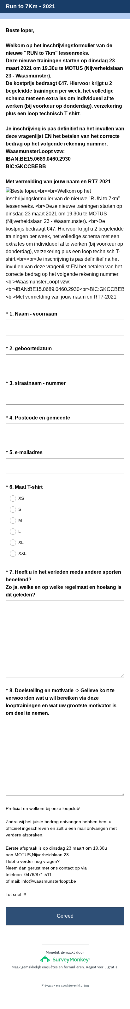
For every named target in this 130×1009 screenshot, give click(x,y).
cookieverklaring (75, 985)
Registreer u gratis (101, 967)
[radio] (9, 498)
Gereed (65, 916)
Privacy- (48, 985)
